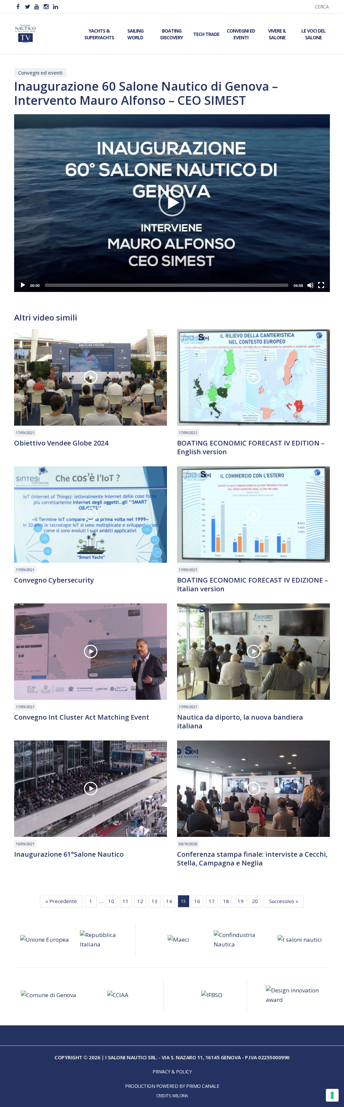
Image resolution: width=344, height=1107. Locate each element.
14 (169, 901)
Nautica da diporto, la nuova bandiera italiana (240, 721)
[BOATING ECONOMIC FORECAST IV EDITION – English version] (253, 377)
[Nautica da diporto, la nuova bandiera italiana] (253, 651)
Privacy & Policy (172, 1071)
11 (126, 901)
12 (140, 901)
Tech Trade (206, 34)
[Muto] (310, 285)
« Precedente (61, 901)
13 (155, 901)
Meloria (180, 1095)
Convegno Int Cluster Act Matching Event (81, 717)
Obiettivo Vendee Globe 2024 (61, 443)
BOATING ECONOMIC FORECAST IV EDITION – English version (251, 447)
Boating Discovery (171, 34)
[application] (172, 203)
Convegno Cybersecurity (54, 580)
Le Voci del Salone (313, 34)
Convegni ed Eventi (241, 34)
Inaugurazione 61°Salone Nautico (69, 854)
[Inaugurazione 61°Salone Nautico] (90, 788)
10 (111, 901)
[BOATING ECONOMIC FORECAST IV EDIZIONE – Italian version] (253, 514)
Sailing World (135, 34)
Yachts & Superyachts (99, 34)
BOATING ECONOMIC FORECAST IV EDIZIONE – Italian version (252, 584)
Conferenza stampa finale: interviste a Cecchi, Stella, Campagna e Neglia (252, 858)
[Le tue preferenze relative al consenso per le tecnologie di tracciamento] (332, 1095)
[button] (172, 202)
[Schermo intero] (321, 285)
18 (226, 901)
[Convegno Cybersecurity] (90, 514)
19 (241, 901)
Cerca (322, 6)
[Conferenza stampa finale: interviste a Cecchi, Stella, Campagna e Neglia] (253, 788)
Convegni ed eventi (40, 72)
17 (212, 901)
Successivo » (283, 901)
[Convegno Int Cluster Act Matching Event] (90, 651)
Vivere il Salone (277, 34)
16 (197, 901)
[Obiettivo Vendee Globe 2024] (90, 377)
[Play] (22, 285)
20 (255, 901)
